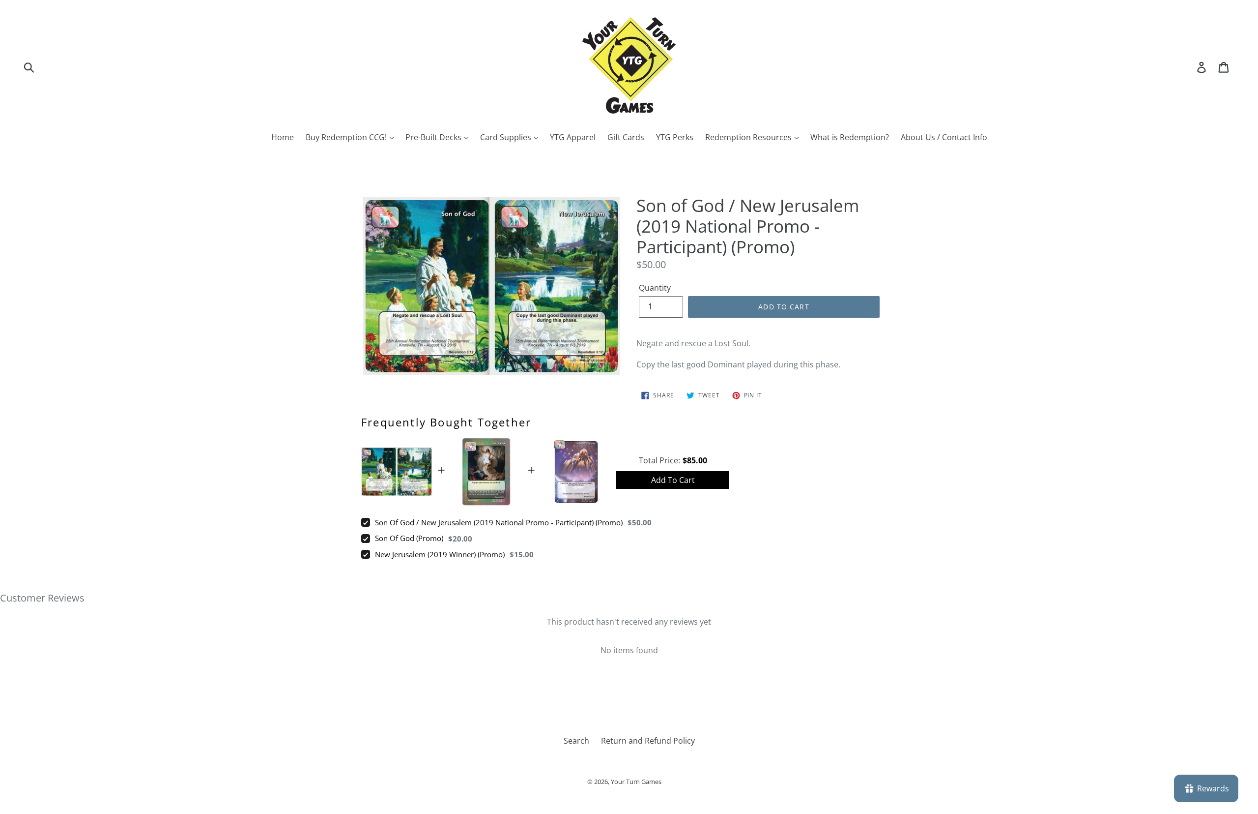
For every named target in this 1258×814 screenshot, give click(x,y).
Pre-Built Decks (434, 137)
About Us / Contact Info (944, 137)
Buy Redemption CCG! (347, 137)
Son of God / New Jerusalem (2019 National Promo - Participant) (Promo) (499, 522)
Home (282, 137)
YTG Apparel (573, 137)
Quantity (655, 287)
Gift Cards (625, 137)
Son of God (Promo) (409, 538)
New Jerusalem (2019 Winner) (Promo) (440, 554)
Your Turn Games (636, 781)
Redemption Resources (749, 137)
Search (576, 740)
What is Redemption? (849, 137)
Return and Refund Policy (648, 740)
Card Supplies (506, 137)
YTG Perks (674, 137)
